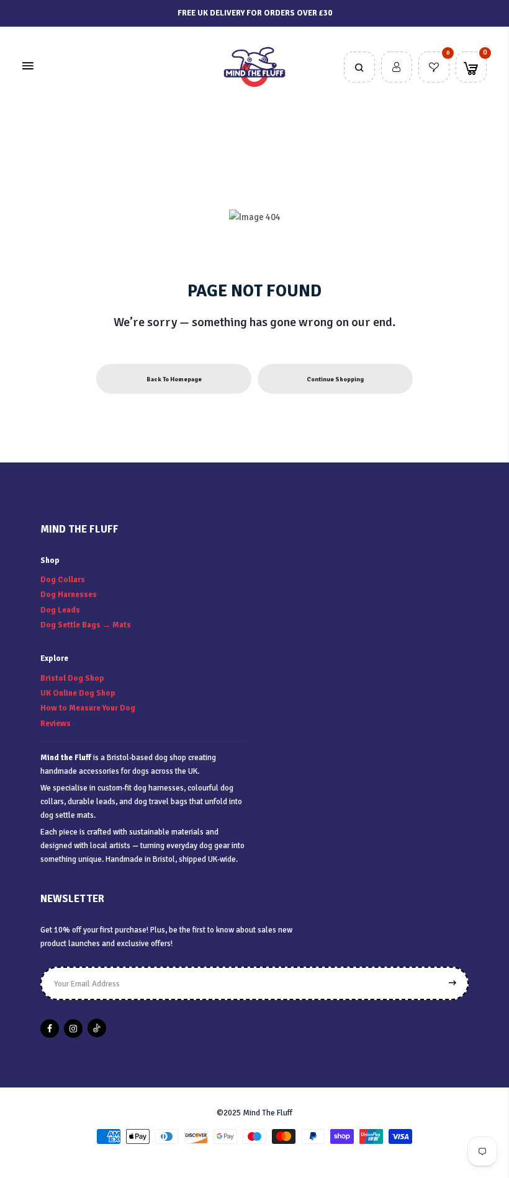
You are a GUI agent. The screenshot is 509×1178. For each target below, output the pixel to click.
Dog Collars (62, 580)
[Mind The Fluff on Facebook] (49, 1028)
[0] (433, 68)
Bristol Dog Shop (72, 678)
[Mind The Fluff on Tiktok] (97, 1028)
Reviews (55, 723)
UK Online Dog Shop (77, 693)
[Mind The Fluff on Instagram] (73, 1028)
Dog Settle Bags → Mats (85, 625)
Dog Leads (60, 610)
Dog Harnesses (68, 595)
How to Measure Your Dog (87, 708)
